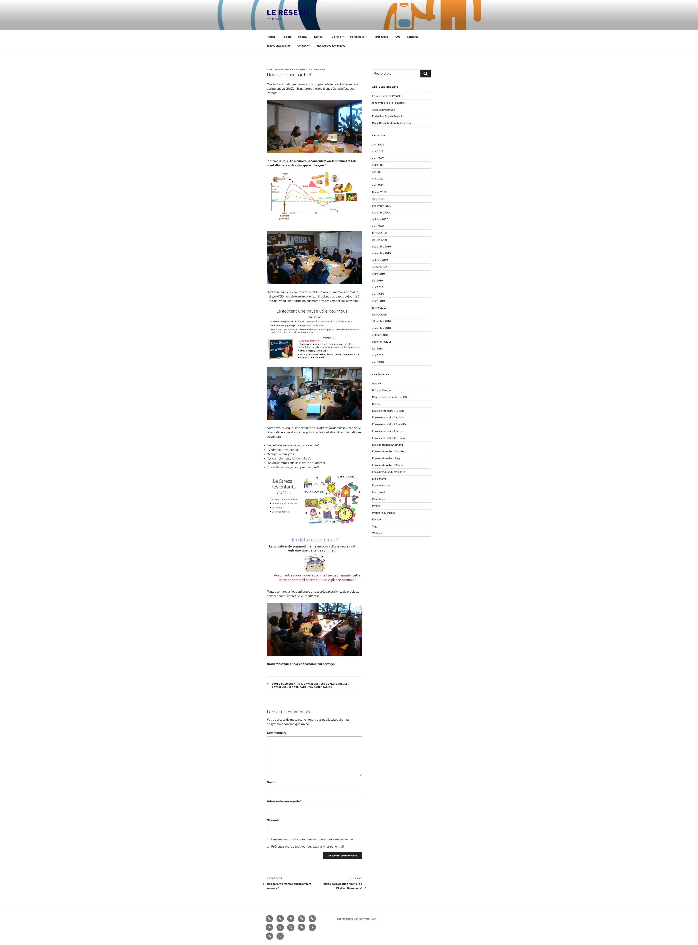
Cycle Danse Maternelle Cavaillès (391, 123)
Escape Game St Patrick (386, 95)
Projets (286, 36)
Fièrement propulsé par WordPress (356, 918)
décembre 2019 (381, 246)
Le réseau (288, 13)
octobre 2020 (380, 219)
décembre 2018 (381, 321)
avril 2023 (378, 144)
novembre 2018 (381, 328)
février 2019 (379, 307)
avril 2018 (378, 362)
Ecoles (318, 36)
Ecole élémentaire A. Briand (388, 410)
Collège (336, 36)
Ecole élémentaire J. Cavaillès (295, 684)
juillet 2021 (378, 164)
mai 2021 (377, 178)
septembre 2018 (382, 341)
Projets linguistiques (383, 512)
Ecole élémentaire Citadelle (388, 417)
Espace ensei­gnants (278, 45)
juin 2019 (377, 280)
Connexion (303, 45)
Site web (273, 820)
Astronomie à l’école (384, 109)
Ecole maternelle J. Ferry (386, 458)
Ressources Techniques (331, 45)
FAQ (397, 36)
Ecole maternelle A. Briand (387, 444)
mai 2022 (377, 151)
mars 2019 (378, 300)
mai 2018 (377, 355)
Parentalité (357, 36)
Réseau (302, 36)
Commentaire (276, 732)
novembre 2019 (381, 253)
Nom (271, 782)
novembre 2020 (381, 212)
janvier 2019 (379, 314)
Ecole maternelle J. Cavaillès (388, 451)
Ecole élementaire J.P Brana (388, 437)
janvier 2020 (379, 239)
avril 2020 (378, 226)
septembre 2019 (382, 266)
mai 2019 (377, 287)
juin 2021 (377, 171)
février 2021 (379, 192)
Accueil (271, 36)
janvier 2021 (379, 198)
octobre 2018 (380, 334)
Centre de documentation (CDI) (390, 397)
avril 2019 (378, 294)
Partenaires (381, 36)
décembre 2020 (381, 205)
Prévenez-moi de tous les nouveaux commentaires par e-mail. (312, 839)
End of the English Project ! (387, 116)
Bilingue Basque (381, 390)
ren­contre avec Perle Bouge (388, 102)
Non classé (378, 492)
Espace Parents (300, 687)
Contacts (412, 36)
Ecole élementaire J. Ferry (387, 431)
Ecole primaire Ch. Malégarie (388, 471)
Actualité (377, 383)
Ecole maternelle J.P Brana (387, 465)
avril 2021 (378, 185)
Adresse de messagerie (284, 801)
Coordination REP (311, 69)
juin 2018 (377, 348)
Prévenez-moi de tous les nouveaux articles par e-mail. (307, 846)
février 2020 (379, 232)
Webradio (377, 533)
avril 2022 (378, 158)
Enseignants (379, 478)
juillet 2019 (378, 273)
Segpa (376, 526)
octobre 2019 (380, 260)
